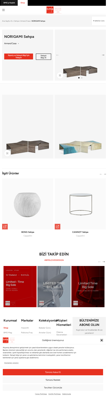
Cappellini (27, 235)
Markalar (27, 320)
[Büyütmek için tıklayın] (60, 75)
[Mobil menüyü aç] (3, 10)
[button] (101, 340)
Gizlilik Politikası (54, 394)
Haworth (25, 328)
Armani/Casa (25, 21)
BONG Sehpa (27, 232)
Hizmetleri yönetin (11, 363)
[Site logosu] (54, 10)
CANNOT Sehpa (80, 232)
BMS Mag (8, 332)
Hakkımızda (66, 394)
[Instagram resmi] (20, 286)
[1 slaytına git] (79, 77)
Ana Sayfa (6, 21)
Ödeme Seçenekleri (61, 333)
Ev (12, 21)
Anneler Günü (45, 332)
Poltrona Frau (27, 332)
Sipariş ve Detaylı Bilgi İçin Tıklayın (18, 56)
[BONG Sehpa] (27, 203)
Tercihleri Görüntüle (53, 387)
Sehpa (16, 21)
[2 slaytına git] (81, 77)
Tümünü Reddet (53, 380)
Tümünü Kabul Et (53, 372)
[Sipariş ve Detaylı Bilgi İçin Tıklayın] (5, 226)
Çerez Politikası (41, 394)
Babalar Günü (45, 328)
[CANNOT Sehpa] (80, 203)
